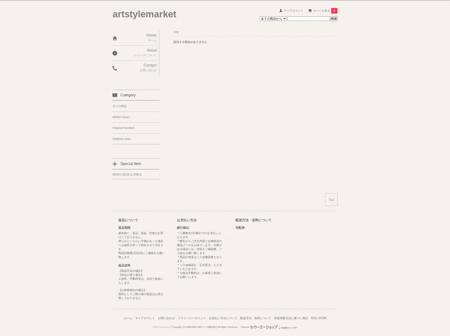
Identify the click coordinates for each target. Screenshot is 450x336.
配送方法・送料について (255, 318)
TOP (176, 32)
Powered (245, 327)
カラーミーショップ (162, 327)
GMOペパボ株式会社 (207, 327)
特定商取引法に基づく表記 (291, 318)
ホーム (128, 318)
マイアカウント (294, 10)
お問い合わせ (166, 318)
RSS (314, 318)
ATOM (322, 318)
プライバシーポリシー (192, 318)
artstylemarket (144, 14)
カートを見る (324, 10)
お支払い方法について (223, 318)
